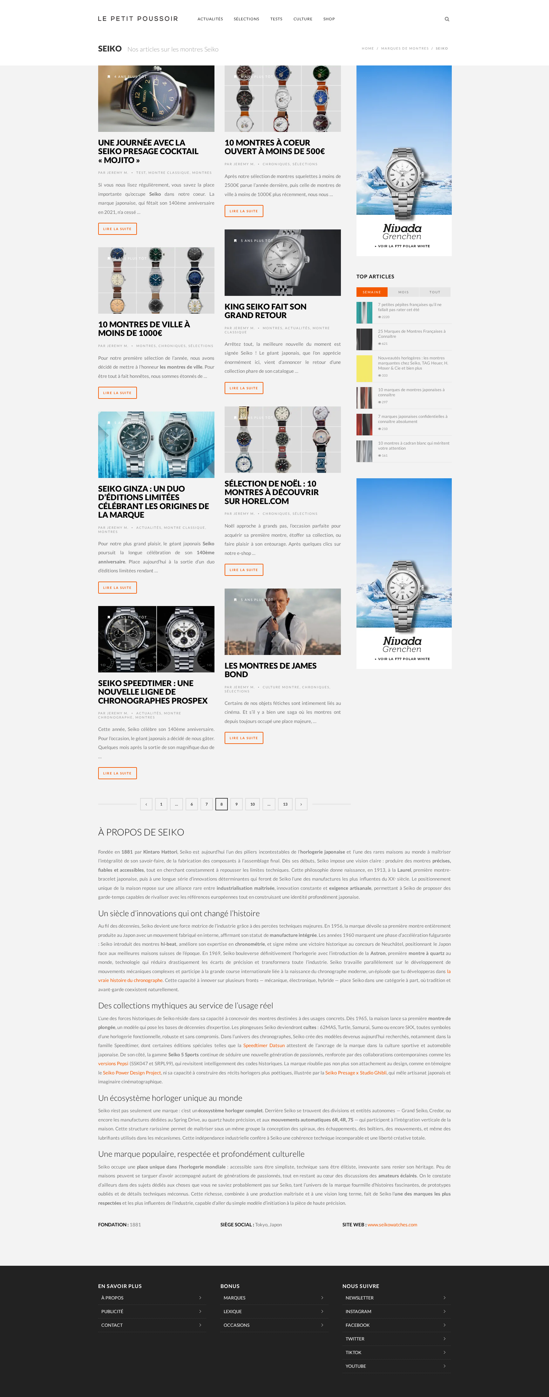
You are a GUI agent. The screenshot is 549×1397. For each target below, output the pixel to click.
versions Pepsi (113, 1063)
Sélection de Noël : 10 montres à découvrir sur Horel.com (272, 492)
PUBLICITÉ (112, 1311)
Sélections (305, 164)
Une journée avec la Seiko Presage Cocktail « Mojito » (148, 151)
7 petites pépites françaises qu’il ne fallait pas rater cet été (410, 307)
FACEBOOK (358, 1325)
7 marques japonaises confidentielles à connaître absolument (413, 419)
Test (141, 172)
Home (368, 48)
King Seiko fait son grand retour (266, 311)
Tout (435, 292)
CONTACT (112, 1325)
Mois (403, 292)
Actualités (297, 328)
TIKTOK (354, 1352)
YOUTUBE (356, 1366)
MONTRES (202, 172)
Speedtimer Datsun (264, 1045)
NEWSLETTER (360, 1297)
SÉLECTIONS (246, 19)
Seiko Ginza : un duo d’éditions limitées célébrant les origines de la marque (153, 502)
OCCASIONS (236, 1325)
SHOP (329, 19)
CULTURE (303, 19)
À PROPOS (112, 1297)
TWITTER (355, 1338)
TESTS (276, 19)
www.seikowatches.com (392, 1224)
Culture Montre (281, 687)
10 (252, 804)
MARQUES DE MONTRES (405, 48)
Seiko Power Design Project (132, 1072)
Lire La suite (117, 229)
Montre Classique (169, 172)
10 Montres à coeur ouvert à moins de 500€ (275, 147)
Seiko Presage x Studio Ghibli (356, 1072)
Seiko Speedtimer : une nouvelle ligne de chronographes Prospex (153, 691)
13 (285, 804)
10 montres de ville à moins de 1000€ (144, 328)
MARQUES (234, 1297)
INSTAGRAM (358, 1311)
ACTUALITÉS (210, 19)
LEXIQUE (233, 1311)
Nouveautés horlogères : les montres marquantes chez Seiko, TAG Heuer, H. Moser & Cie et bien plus (413, 363)
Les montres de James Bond (271, 670)
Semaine (372, 292)
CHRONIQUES (276, 164)
